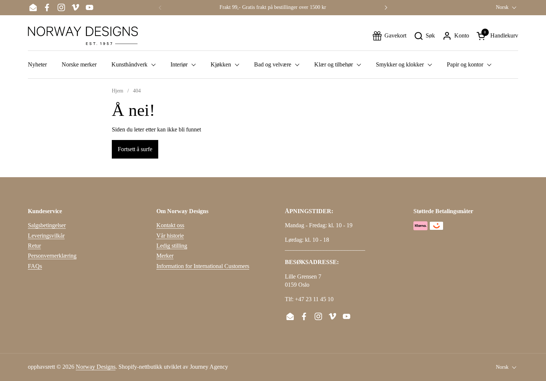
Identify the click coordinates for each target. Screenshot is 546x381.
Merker (164, 256)
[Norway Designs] (83, 35)
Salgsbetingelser (47, 225)
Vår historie (170, 235)
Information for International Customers (202, 266)
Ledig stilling (171, 245)
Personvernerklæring (52, 256)
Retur (34, 245)
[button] (424, 35)
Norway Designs (96, 367)
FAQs (35, 266)
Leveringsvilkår (46, 235)
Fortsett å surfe (135, 149)
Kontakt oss (170, 225)
